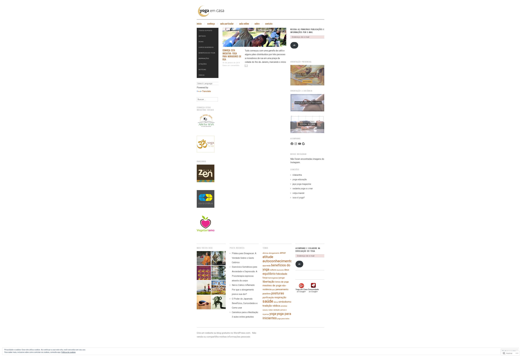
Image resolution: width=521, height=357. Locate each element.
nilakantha (297, 175)
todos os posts (205, 30)
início (199, 23)
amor (283, 252)
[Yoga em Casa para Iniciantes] (260, 13)
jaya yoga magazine (302, 184)
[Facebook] (292, 143)
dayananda (280, 270)
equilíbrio (269, 274)
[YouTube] (299, 143)
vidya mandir (298, 193)
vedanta (265, 310)
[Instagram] (295, 143)
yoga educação (300, 179)
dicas (201, 42)
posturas (277, 293)
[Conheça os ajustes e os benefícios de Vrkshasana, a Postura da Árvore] (204, 288)
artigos (202, 36)
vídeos (201, 75)
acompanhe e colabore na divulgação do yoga (308, 249)
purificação (268, 297)
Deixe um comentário (231, 65)
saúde (268, 301)
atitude (268, 257)
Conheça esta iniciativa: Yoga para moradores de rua (232, 55)
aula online (244, 23)
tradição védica (271, 305)
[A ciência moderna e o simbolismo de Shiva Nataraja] (218, 273)
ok (294, 45)
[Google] (303, 143)
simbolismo (284, 301)
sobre (257, 23)
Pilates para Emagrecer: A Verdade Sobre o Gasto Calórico (244, 258)
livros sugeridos (206, 47)
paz (273, 290)
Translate (206, 91)
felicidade (281, 273)
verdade (276, 310)
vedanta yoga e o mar (303, 188)
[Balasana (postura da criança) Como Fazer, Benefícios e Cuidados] (204, 302)
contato (268, 23)
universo (283, 306)
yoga (272, 314)
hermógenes (273, 278)
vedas (270, 310)
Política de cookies (68, 352)
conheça (211, 23)
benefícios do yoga (207, 53)
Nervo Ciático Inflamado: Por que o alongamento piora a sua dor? (243, 289)
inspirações (204, 58)
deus (286, 269)
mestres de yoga (272, 285)
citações (203, 64)
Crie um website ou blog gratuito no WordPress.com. (224, 333)
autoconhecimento (277, 261)
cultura (273, 270)
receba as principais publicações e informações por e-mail (307, 30)
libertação (269, 281)
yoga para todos (283, 319)
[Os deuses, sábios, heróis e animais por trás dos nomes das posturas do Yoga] (218, 288)
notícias (262, 30)
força (265, 277)
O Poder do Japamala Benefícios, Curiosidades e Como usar (245, 303)
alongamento (274, 253)
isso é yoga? (299, 197)
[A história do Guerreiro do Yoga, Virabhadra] (218, 258)
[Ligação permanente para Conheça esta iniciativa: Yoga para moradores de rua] (254, 38)
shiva (276, 302)
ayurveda (267, 265)
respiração (280, 297)
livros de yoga (282, 282)
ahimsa (265, 253)
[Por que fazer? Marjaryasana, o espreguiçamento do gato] (218, 302)
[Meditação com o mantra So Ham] (204, 258)
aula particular (227, 23)
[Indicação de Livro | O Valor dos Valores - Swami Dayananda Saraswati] (204, 273)
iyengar (281, 278)
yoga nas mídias (275, 30)
